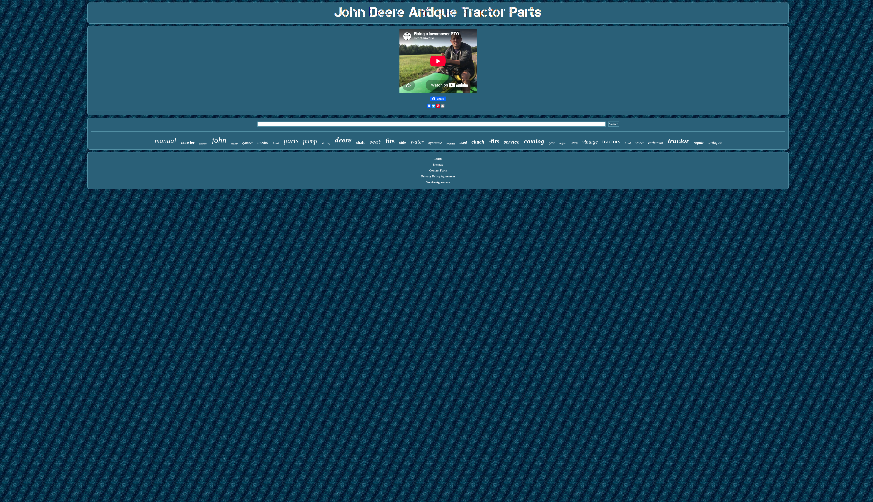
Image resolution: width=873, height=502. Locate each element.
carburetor (655, 143)
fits (390, 141)
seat (375, 142)
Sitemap (438, 164)
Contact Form (438, 170)
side (402, 142)
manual (165, 141)
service (511, 142)
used (463, 142)
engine (562, 143)
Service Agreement (438, 182)
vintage (590, 142)
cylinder (247, 143)
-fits (494, 141)
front (628, 143)
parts (291, 141)
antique (715, 142)
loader (234, 143)
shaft (360, 142)
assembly (203, 143)
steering (326, 143)
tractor (678, 141)
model (262, 142)
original (451, 143)
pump (310, 141)
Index (438, 158)
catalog (534, 141)
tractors (611, 141)
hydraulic (435, 143)
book (276, 143)
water (417, 142)
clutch (478, 142)
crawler (188, 142)
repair (699, 142)
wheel (639, 143)
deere (343, 139)
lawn (574, 143)
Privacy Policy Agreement (438, 176)
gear (551, 143)
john (219, 140)
